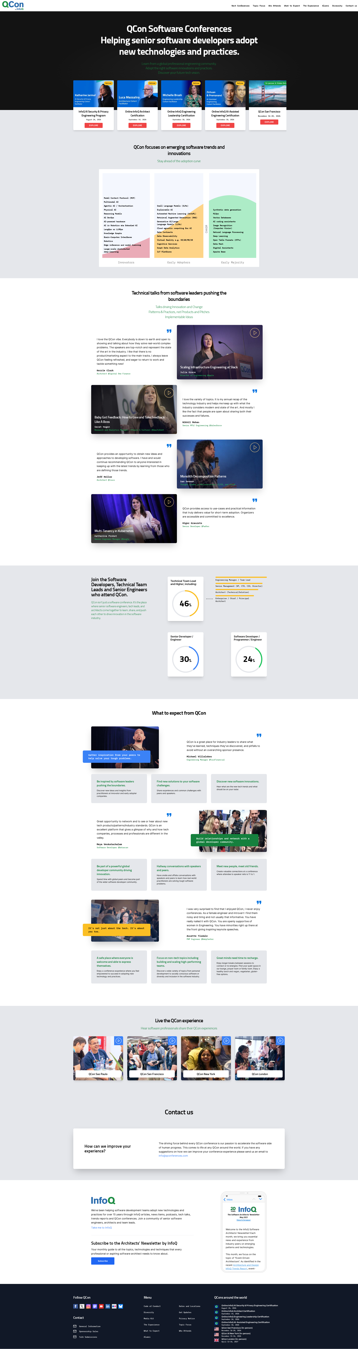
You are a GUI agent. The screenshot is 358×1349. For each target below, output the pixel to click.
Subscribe (103, 1261)
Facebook (75, 1306)
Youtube (101, 1306)
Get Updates (185, 1312)
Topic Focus (259, 5)
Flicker (114, 1306)
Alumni (325, 5)
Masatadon (95, 1306)
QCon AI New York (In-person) (236, 1334)
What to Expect (292, 5)
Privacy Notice (187, 1318)
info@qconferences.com (173, 1155)
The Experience (311, 5)
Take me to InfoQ (101, 1227)
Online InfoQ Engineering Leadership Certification (245, 1317)
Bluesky (120, 1306)
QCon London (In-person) (234, 1340)
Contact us (351, 5)
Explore (93, 125)
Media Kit (149, 1318)
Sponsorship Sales (88, 1331)
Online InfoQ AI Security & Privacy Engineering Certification (250, 1306)
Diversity (337, 5)
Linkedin (107, 1306)
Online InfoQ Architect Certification (238, 1312)
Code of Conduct (152, 1306)
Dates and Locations (189, 1306)
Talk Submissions (88, 1336)
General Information (89, 1326)
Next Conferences (240, 5)
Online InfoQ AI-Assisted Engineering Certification (246, 1323)
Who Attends (274, 5)
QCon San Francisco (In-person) (237, 1329)
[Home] (12, 5)
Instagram (88, 1306)
